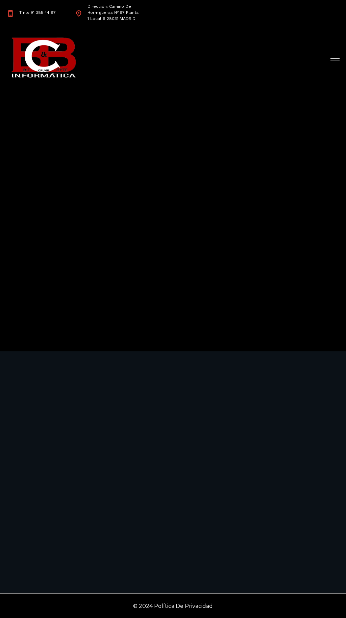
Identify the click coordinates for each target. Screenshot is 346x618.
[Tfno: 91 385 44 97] (10, 13)
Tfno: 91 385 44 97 (37, 12)
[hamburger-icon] (335, 58)
